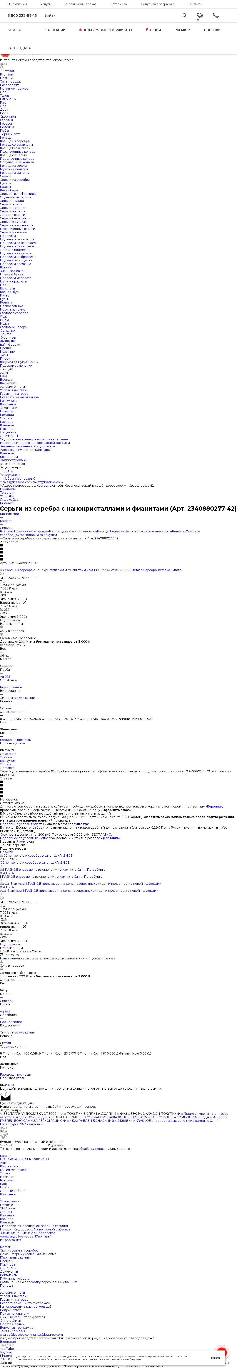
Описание (8, 754)
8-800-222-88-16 (13, 460)
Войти (50, 15)
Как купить (8, 761)
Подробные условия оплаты (22, 824)
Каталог (6, 1156)
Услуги (46, 4)
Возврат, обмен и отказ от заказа (25, 1303)
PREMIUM (182, 30)
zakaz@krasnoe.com (47, 482)
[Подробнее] (1, 866)
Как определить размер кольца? (25, 1306)
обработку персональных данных (105, 1149)
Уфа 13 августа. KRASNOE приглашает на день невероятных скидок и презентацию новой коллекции (79, 890)
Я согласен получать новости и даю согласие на (67, 1149)
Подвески (116, 531)
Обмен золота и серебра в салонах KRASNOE (35, 862)
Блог (3, 1184)
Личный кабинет (13, 1191)
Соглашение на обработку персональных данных (38, 1282)
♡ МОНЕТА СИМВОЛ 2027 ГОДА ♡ (185, 1117)
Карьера (6, 1219)
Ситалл (5, 708)
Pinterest (7, 503)
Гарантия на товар (14, 1299)
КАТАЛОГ (14, 30)
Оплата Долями (12, 1324)
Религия (179, 531)
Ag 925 (5, 676)
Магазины (8, 1247)
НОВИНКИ (212, 30)
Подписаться (55, 1145)
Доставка (7, 768)
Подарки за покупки (41, 535)
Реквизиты (8, 1275)
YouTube (7, 496)
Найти (3, 1131)
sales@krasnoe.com (17, 482)
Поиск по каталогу (14, 1313)
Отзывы (6, 757)
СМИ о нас (8, 1208)
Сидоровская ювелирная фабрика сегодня (34, 1226)
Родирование (11, 687)
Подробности (10, 620)
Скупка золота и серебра (19, 1250)
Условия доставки (14, 1296)
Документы (9, 1271)
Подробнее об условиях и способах (27, 838)
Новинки (21, 531)
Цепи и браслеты (137, 531)
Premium (7, 531)
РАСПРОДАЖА (19, 48)
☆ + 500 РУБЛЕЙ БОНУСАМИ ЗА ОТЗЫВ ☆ (99, 1120)
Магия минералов (83, 531)
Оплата (5, 764)
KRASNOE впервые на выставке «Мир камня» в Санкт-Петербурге (51, 876)
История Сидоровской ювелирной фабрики (35, 1229)
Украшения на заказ (80, 4)
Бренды (6, 1261)
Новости (6, 1205)
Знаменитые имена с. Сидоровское (28, 1233)
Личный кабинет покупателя (22, 1317)
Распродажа (59, 531)
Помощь (6, 1285)
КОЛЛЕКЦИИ (54, 30)
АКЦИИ (154, 30)
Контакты (195, 4)
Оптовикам (119, 4)
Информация (10, 1240)
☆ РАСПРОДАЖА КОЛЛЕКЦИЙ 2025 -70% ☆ (124, 1117)
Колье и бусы (161, 531)
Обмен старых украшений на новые (28, 1254)
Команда (7, 1215)
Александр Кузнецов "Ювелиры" (25, 1236)
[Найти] (1, 67)
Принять (216, 1358)
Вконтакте (8, 489)
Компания (8, 1194)
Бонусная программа (157, 4)
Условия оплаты (12, 1292)
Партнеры (8, 1264)
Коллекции (9, 1166)
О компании (17, 4)
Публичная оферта (14, 1278)
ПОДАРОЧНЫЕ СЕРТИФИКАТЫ (107, 30)
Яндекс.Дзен (10, 499)
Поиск (5, 1187)
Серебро (7, 666)
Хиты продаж (38, 531)
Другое (19, 535)
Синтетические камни (17, 698)
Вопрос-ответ (10, 1310)
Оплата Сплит (10, 1320)
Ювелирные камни (15, 1257)
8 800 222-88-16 (22, 15)
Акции (5, 1163)
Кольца (103, 531)
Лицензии (8, 1268)
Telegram (7, 492)
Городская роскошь (15, 740)
